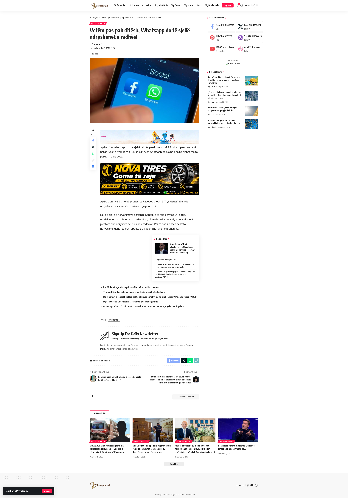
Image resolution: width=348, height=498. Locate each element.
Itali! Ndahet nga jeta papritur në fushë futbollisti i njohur (131, 287)
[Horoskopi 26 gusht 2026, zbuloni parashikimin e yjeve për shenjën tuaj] (251, 124)
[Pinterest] (221, 37)
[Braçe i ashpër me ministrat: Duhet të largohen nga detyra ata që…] (238, 430)
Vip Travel (211, 87)
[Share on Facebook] (93, 140)
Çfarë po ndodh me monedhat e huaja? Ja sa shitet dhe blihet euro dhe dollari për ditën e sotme (224, 95)
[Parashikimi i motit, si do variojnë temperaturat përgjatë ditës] (251, 111)
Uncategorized (98, 23)
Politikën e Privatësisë (17, 491)
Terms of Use (137, 345)
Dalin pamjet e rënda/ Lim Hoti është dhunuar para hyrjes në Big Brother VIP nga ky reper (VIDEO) (150, 297)
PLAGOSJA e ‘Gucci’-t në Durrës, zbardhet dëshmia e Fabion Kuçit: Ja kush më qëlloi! (143, 306)
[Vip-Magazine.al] (100, 5)
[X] (249, 26)
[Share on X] (93, 147)
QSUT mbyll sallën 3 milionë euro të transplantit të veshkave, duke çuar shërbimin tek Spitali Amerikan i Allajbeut (195, 448)
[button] (47, 491)
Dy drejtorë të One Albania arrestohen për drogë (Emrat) (130, 301)
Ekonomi (211, 102)
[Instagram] (249, 37)
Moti (209, 114)
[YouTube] (252, 485)
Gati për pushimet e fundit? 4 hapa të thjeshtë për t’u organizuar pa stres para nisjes (224, 80)
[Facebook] (221, 26)
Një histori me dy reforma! (167, 259)
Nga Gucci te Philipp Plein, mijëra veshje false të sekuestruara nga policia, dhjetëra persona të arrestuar (152, 448)
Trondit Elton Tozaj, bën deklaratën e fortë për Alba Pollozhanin (134, 292)
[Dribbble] (249, 49)
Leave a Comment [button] (187, 397)
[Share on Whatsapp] (93, 153)
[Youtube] (221, 49)
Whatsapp (113, 320)
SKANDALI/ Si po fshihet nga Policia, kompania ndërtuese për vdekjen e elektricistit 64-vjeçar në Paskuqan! (107, 448)
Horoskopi (211, 127)
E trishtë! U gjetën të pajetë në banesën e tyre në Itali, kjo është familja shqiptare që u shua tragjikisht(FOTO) (175, 274)
